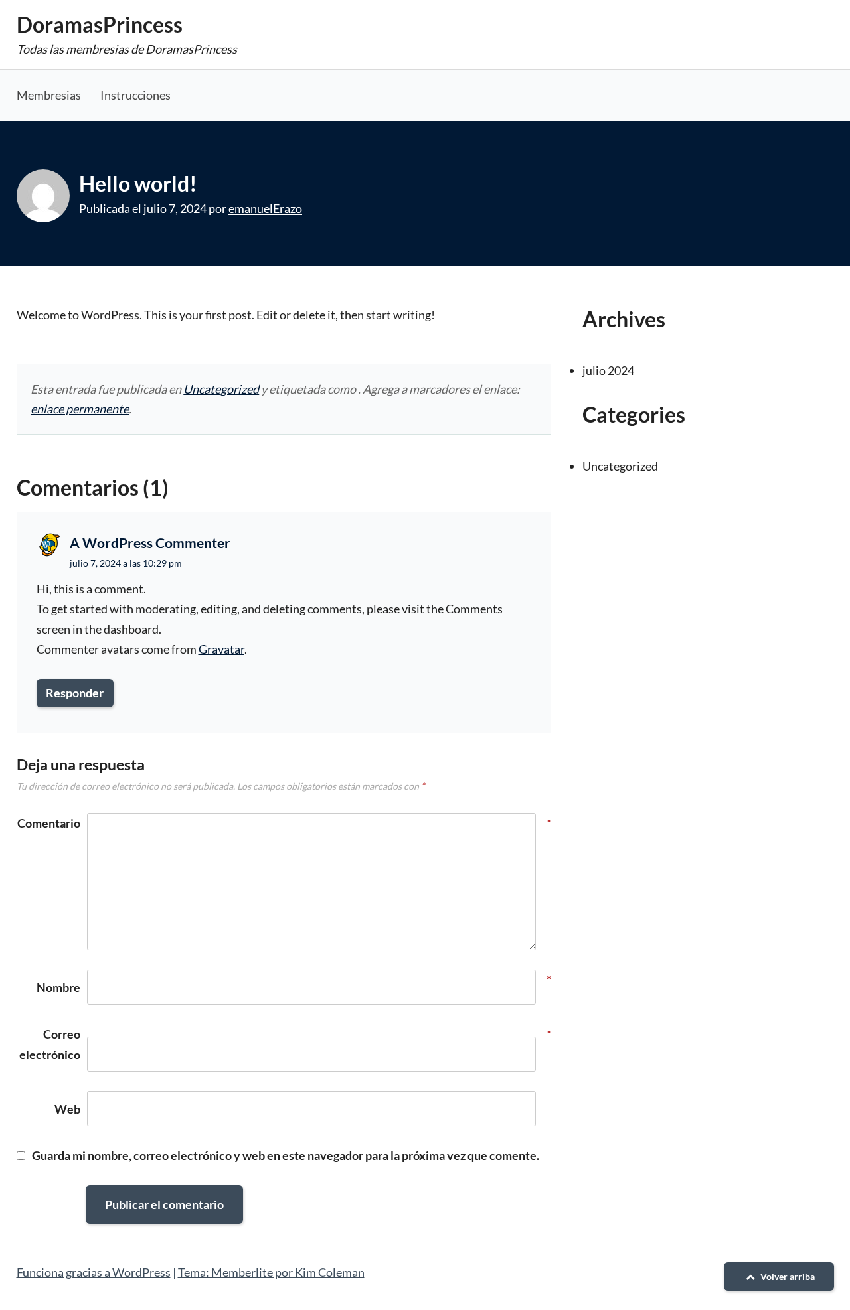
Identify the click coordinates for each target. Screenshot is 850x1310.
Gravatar (221, 649)
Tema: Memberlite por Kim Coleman (271, 1272)
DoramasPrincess (100, 24)
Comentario (48, 823)
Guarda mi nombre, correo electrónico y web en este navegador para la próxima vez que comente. (285, 1155)
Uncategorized (221, 389)
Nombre (58, 986)
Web (67, 1109)
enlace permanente (80, 408)
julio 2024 (608, 370)
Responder (75, 693)
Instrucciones (135, 95)
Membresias (49, 95)
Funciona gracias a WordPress (94, 1272)
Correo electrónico (49, 1044)
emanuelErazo (265, 208)
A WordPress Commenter (150, 542)
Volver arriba (786, 1276)
